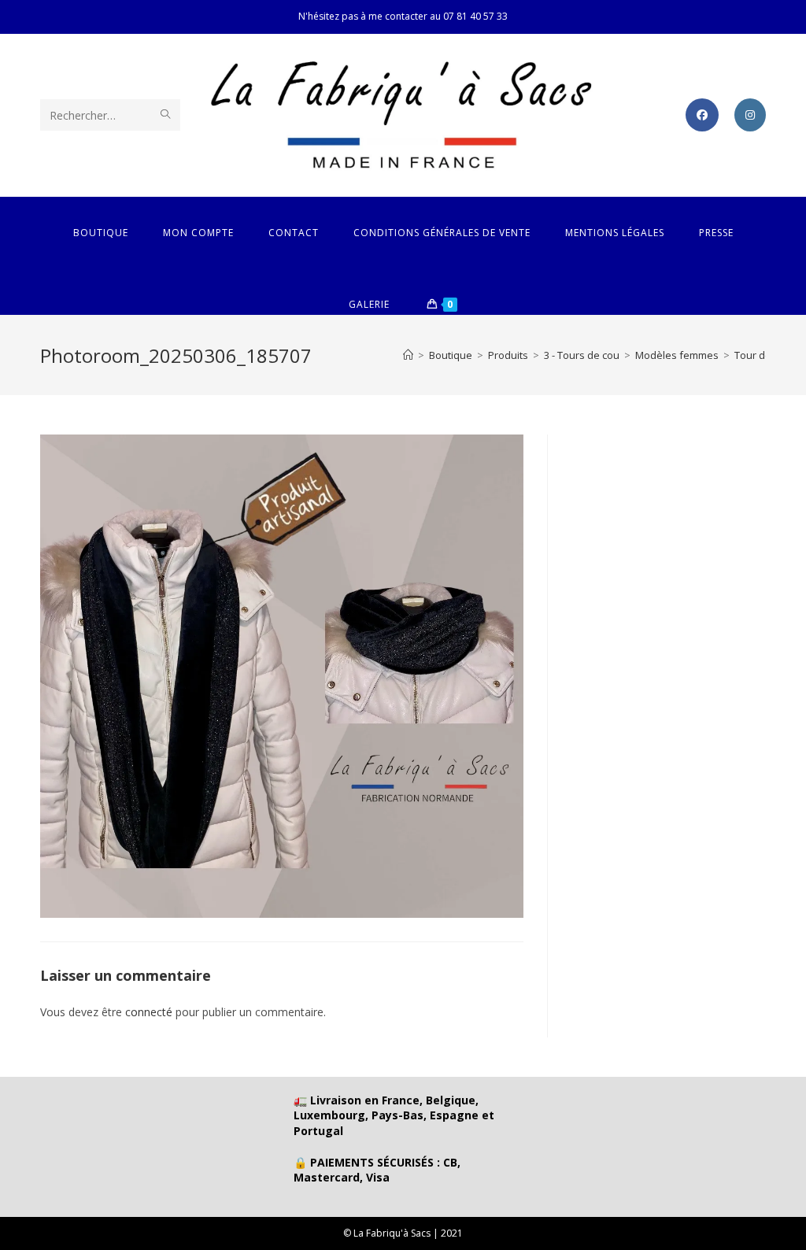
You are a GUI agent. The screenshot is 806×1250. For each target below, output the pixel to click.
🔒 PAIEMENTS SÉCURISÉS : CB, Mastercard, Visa (377, 1170)
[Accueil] (408, 355)
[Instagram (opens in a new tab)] (750, 114)
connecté (148, 1011)
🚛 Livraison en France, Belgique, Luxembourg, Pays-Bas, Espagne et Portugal (394, 1115)
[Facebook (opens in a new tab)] (702, 114)
